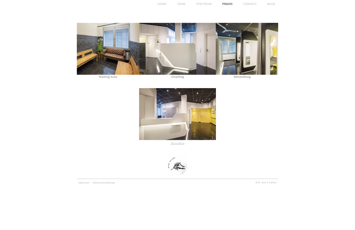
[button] (177, 114)
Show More (177, 143)
